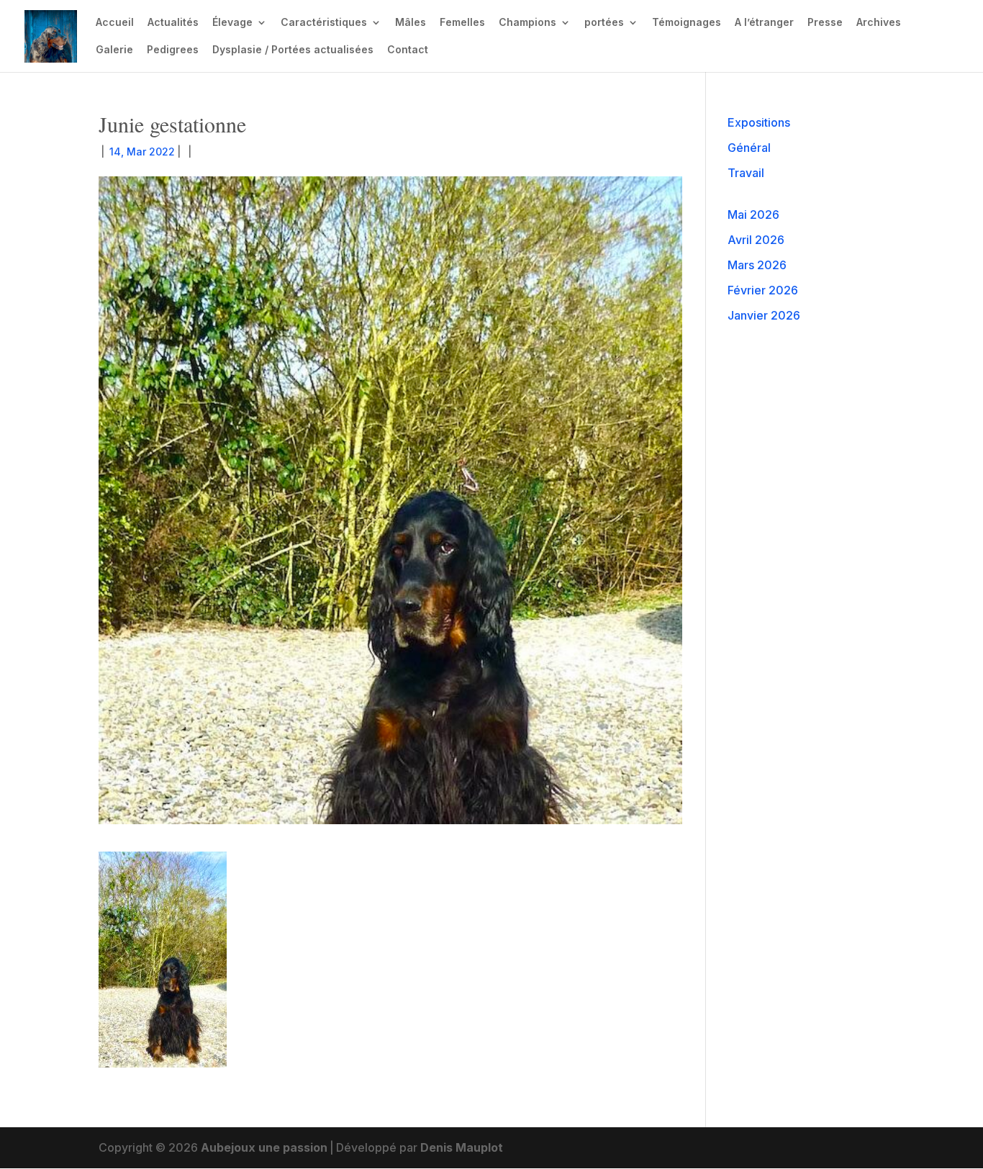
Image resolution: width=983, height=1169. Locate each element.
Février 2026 (763, 290)
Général (749, 147)
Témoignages (686, 22)
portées (604, 22)
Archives (878, 22)
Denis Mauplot (461, 1147)
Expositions (759, 122)
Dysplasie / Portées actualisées (292, 50)
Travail (746, 173)
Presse (825, 22)
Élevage (232, 22)
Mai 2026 (753, 214)
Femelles (462, 22)
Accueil (115, 22)
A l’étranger (764, 22)
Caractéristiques (324, 22)
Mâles (410, 22)
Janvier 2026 (764, 315)
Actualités (173, 22)
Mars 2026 (757, 265)
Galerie (114, 50)
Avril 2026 (756, 240)
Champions (527, 22)
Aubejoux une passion (264, 1147)
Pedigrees (173, 50)
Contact (407, 50)
